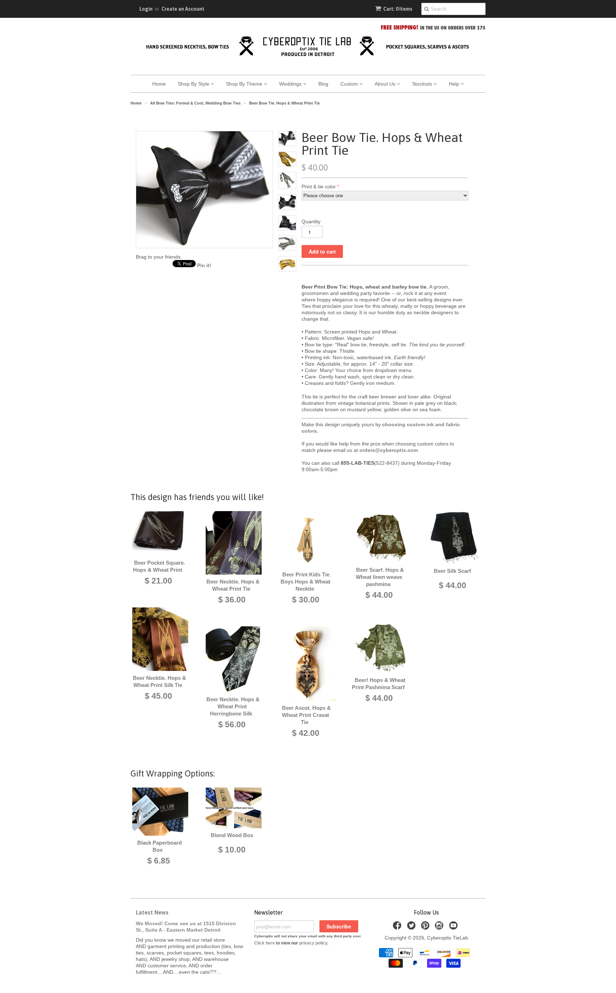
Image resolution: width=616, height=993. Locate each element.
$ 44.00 (379, 595)
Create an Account (182, 9)
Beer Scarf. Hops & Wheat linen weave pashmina (380, 577)
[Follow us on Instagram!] (440, 927)
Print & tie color (319, 186)
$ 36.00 (232, 599)
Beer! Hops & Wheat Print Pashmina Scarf (378, 683)
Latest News (152, 912)
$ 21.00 (158, 580)
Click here (264, 943)
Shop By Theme (245, 84)
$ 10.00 (232, 849)
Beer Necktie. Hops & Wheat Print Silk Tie (159, 681)
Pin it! (204, 265)
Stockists (422, 84)
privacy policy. (313, 943)
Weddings (291, 84)
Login (146, 9)
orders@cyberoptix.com (388, 450)
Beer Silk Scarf (452, 571)
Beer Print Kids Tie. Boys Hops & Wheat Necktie (306, 581)
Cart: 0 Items (397, 9)
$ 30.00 (305, 599)
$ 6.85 (158, 860)
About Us (386, 84)
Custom (349, 84)
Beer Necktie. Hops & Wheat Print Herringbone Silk (233, 706)
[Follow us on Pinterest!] (426, 927)
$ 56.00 (232, 724)
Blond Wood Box (232, 835)
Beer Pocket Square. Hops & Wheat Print (159, 566)
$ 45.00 (158, 696)
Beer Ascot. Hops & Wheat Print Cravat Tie (306, 715)
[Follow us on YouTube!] (454, 927)
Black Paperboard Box (159, 846)
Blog (323, 84)
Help (455, 84)
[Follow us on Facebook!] (398, 927)
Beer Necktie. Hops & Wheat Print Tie (233, 585)
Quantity (311, 221)
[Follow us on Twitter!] (412, 927)
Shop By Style (194, 84)
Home (159, 84)
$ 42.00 (305, 733)
